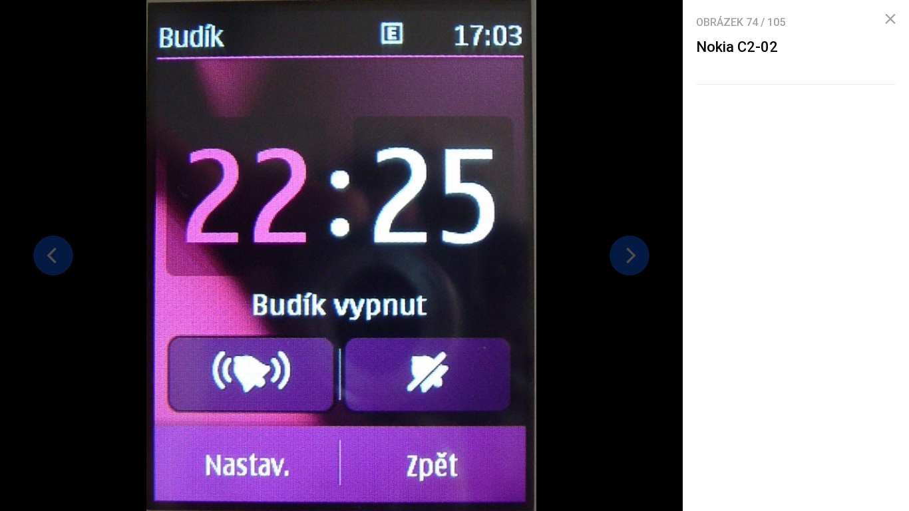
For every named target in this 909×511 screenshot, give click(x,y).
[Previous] (53, 255)
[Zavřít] (890, 19)
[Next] (629, 255)
